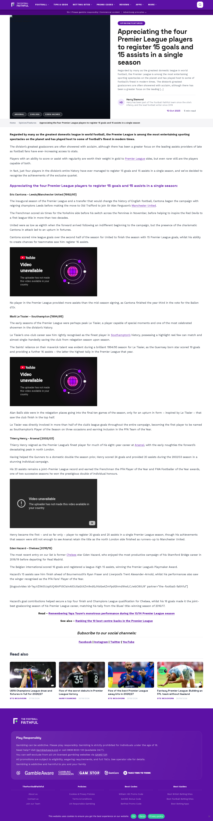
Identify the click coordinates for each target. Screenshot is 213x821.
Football (41, 4)
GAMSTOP (101, 754)
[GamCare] (112, 773)
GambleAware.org (47, 749)
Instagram (101, 642)
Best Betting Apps (180, 804)
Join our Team (33, 804)
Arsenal (139, 445)
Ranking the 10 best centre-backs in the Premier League (114, 620)
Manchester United (144, 205)
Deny (142, 816)
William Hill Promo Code (131, 794)
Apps (139, 4)
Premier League (135, 158)
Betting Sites (81, 4)
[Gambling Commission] (66, 773)
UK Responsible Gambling (82, 804)
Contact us (33, 799)
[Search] (200, 5)
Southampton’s (121, 335)
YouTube (128, 642)
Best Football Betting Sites (180, 799)
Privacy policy (156, 816)
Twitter (115, 642)
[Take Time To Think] (137, 773)
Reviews (124, 4)
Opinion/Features (131, 23)
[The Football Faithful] (19, 5)
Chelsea (71, 554)
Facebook (85, 642)
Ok (133, 816)
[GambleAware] (39, 773)
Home (13, 123)
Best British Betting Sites (180, 794)
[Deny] (209, 816)
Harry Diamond (135, 99)
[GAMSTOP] (89, 773)
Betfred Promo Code (131, 804)
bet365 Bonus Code (131, 799)
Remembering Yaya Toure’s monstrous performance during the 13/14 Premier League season (111, 613)
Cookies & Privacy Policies (82, 794)
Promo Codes (105, 4)
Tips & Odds (60, 4)
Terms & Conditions (82, 799)
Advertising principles (133, 12)
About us (33, 794)
